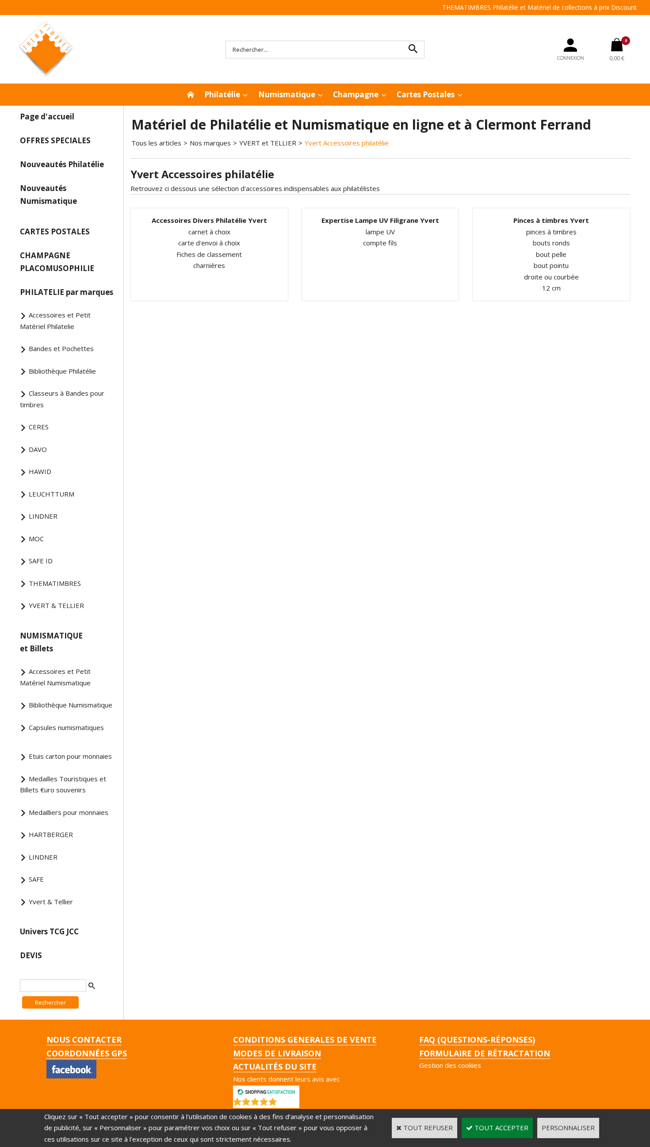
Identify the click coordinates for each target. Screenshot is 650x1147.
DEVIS (31, 955)
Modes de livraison (277, 1053)
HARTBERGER (51, 834)
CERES (39, 426)
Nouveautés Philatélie (62, 164)
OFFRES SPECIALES (55, 140)
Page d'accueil (47, 116)
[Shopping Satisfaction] (266, 1090)
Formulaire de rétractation (484, 1053)
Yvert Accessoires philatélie (347, 142)
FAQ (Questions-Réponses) (477, 1039)
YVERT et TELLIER (267, 142)
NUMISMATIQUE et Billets (51, 642)
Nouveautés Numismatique (48, 194)
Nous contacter (84, 1039)
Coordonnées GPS (86, 1053)
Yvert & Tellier (51, 901)
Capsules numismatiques (66, 727)
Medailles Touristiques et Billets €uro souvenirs (63, 784)
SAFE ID (41, 560)
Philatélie (222, 94)
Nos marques (210, 142)
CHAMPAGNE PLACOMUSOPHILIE (57, 261)
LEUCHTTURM (51, 493)
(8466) (289, 1103)
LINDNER (43, 516)
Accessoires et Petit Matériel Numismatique (55, 677)
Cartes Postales (426, 94)
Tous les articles (156, 142)
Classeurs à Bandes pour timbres (62, 399)
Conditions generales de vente (305, 1039)
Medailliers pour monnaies (68, 812)
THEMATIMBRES (55, 583)
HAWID (40, 471)
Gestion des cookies (450, 1065)
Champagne (356, 94)
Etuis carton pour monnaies (70, 756)
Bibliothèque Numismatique (70, 704)
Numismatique (286, 94)
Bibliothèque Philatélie (62, 371)
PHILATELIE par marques (66, 292)
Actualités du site (275, 1066)
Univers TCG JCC (49, 931)
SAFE (36, 879)
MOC (36, 538)
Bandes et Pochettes (61, 348)
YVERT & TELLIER (56, 605)
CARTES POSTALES (55, 231)
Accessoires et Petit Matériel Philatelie (55, 320)
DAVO (38, 449)
